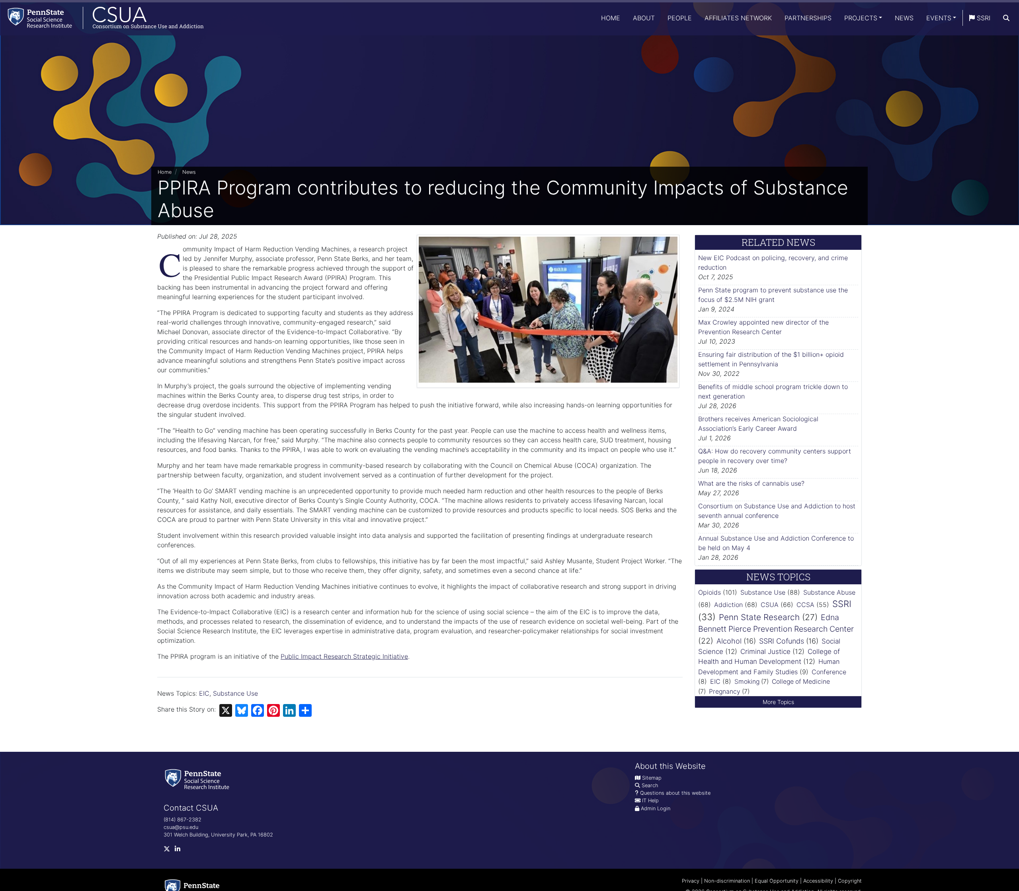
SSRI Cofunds (781, 641)
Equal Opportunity (776, 881)
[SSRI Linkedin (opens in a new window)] (180, 850)
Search (650, 785)
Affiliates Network (738, 18)
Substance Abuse (829, 592)
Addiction (728, 605)
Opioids (709, 592)
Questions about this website (675, 793)
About (644, 18)
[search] (1006, 18)
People (680, 18)
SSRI (982, 18)
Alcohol (729, 641)
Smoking (746, 681)
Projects (860, 18)
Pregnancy (724, 691)
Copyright (850, 881)
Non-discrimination (727, 881)
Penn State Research (759, 617)
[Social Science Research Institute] (198, 779)
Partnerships (808, 18)
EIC (204, 693)
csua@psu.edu (181, 827)
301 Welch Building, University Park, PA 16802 (218, 835)
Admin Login (655, 808)
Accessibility (818, 881)
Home (610, 18)
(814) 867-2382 (182, 820)
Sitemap (652, 778)
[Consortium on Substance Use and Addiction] (102, 17)
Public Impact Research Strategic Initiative (344, 656)
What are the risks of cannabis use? (751, 483)
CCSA (805, 605)
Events (938, 18)
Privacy (690, 881)
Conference (829, 672)
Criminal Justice (765, 652)
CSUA (770, 605)
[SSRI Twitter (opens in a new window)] (169, 850)
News (904, 18)
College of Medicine (801, 681)
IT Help (650, 800)
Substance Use (235, 693)
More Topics (778, 701)
